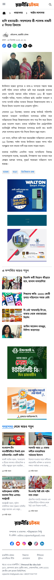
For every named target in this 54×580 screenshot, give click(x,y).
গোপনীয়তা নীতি (8, 559)
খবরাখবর (7, 427)
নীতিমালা (40, 555)
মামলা (6, 172)
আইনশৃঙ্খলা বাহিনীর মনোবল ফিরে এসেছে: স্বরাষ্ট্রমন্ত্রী (11, 495)
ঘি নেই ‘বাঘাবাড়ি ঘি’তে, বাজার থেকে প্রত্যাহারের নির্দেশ (34, 314)
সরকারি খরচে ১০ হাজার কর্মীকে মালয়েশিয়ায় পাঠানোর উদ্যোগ (39, 452)
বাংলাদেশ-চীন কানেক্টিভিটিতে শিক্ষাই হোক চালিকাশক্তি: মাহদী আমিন (13, 452)
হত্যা (15, 172)
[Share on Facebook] (9, 46)
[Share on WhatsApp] (14, 46)
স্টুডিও (40, 559)
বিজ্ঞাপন (25, 555)
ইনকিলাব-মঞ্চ (27, 172)
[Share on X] (25, 46)
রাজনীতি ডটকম (8, 555)
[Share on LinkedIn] (20, 46)
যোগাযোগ (26, 559)
